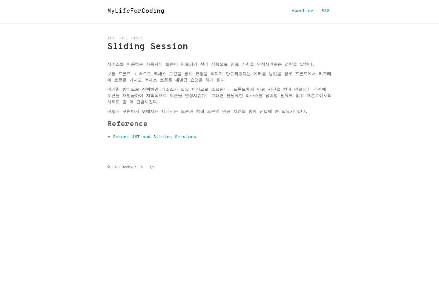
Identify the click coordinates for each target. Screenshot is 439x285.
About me (302, 10)
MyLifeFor (136, 11)
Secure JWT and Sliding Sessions (154, 137)
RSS (325, 10)
